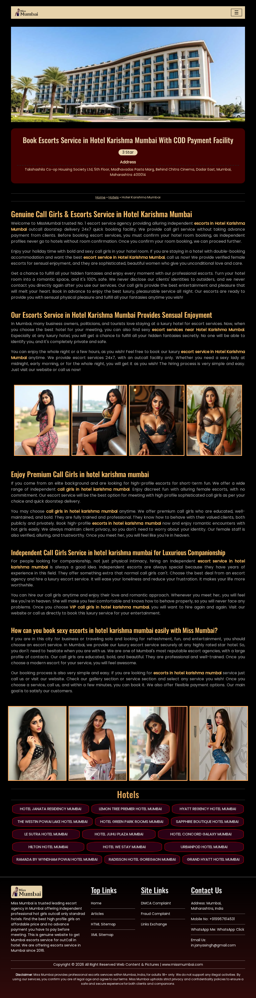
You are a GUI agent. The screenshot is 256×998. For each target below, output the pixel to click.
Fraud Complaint (155, 913)
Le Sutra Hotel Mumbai (46, 834)
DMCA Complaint (156, 903)
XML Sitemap (102, 934)
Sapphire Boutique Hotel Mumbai (207, 821)
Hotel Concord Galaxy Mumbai (201, 834)
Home (101, 197)
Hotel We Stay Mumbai (124, 846)
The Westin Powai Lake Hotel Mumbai (53, 821)
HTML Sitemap (103, 924)
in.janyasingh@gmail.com (213, 945)
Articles (97, 913)
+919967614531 (222, 918)
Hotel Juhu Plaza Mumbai (119, 834)
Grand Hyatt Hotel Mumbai (213, 859)
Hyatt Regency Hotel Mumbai (208, 808)
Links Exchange (154, 924)
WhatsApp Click (230, 929)
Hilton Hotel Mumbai (48, 846)
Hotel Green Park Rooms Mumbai (131, 821)
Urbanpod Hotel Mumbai (204, 846)
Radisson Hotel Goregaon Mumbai (142, 859)
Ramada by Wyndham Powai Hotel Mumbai (57, 859)
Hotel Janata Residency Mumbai (50, 808)
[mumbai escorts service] (26, 12)
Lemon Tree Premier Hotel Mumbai (130, 808)
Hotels (113, 197)
